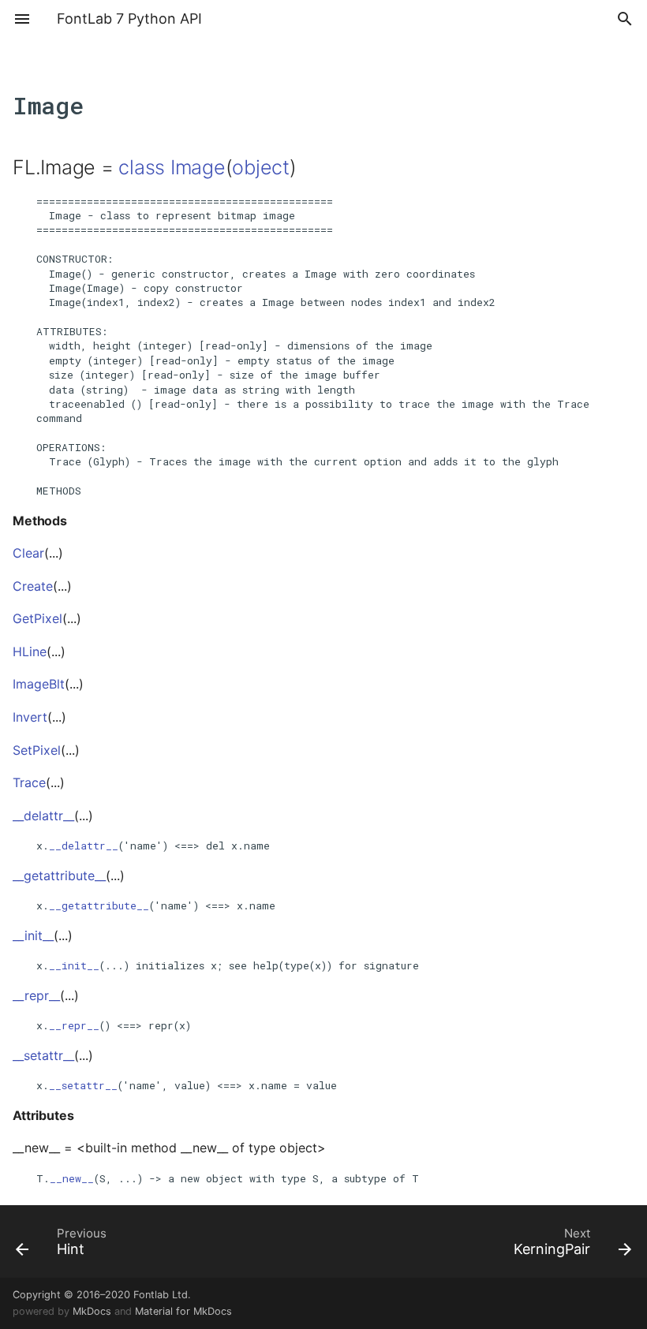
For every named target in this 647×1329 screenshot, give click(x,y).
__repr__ (74, 1025)
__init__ (74, 965)
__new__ (72, 1178)
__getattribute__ (99, 905)
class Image (171, 167)
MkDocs (92, 1311)
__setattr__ (83, 1085)
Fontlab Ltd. (162, 1295)
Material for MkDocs (183, 1311)
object (261, 167)
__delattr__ (83, 845)
